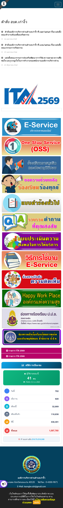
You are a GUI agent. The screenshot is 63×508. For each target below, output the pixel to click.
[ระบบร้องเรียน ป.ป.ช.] (4, 484)
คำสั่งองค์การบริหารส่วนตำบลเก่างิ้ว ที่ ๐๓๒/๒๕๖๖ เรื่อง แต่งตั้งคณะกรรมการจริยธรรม (31, 46)
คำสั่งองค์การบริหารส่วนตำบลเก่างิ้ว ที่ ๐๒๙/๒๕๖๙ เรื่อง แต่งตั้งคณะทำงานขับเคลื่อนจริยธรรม (31, 33)
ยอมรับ (36, 502)
